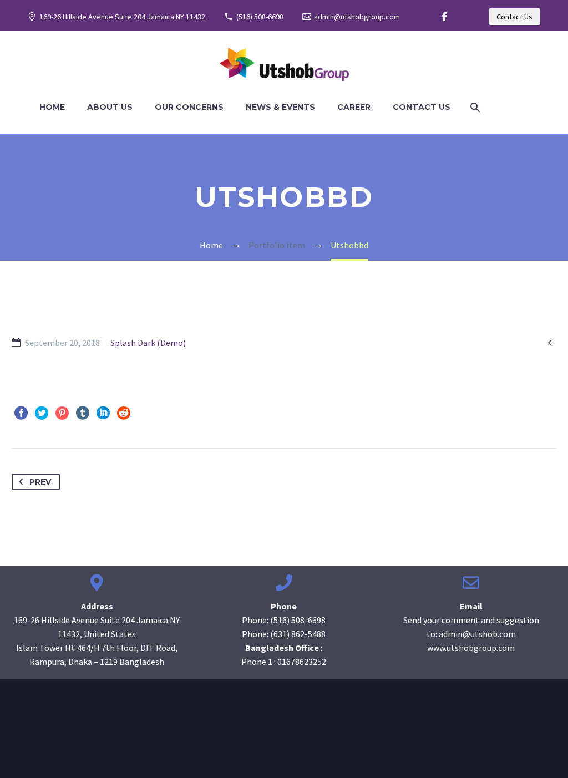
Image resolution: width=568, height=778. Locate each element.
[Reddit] (123, 413)
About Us (110, 107)
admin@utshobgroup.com (357, 17)
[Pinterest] (62, 413)
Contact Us (514, 17)
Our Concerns (189, 107)
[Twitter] (41, 413)
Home (52, 107)
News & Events (280, 107)
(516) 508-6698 (259, 17)
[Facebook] (444, 16)
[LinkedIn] (103, 413)
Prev (40, 482)
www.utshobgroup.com (471, 647)
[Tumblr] (82, 413)
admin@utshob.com (477, 633)
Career (354, 107)
